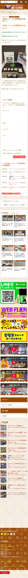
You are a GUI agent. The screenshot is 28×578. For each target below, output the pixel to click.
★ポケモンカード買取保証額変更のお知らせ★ (17, 449)
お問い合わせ (21, 2)
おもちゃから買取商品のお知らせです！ (17, 172)
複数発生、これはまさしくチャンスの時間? (14, 205)
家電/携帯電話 (17, 193)
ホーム (3, 561)
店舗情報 (9, 561)
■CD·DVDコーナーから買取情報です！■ (17, 188)
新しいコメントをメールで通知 (12, 150)
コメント (5, 110)
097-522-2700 (4, 548)
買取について (7, 563)
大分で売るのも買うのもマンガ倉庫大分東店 (15, 566)
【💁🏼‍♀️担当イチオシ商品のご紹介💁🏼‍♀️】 (16, 486)
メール (5, 129)
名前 (4, 123)
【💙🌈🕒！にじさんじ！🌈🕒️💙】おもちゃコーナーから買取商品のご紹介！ (17, 178)
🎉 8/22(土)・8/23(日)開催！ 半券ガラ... (17, 433)
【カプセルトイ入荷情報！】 (16, 425)
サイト (4, 135)
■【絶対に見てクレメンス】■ (10, 201)
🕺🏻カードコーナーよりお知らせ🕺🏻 (17, 169)
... (13, 570)
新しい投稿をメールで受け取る (12, 153)
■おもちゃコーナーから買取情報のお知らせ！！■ (17, 183)
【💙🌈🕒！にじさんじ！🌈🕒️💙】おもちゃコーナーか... (16, 456)
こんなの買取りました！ (9, 163)
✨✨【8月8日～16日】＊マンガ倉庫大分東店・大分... (17, 472)
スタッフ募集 (16, 561)
